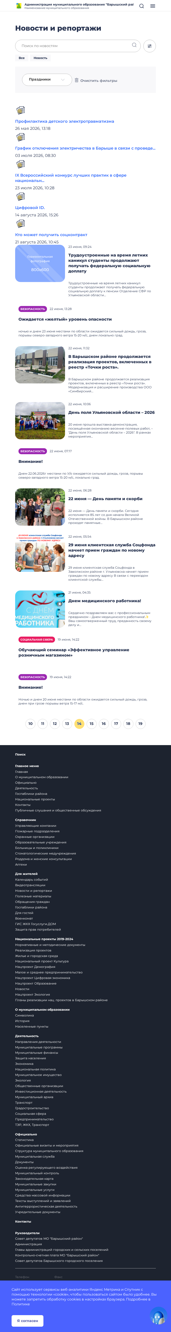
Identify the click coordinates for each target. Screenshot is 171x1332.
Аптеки (21, 864)
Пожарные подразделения (37, 831)
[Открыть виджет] (158, 1315)
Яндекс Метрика (105, 1289)
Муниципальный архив (34, 1097)
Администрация (28, 1244)
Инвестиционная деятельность (41, 1091)
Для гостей (24, 913)
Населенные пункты (31, 1026)
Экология (23, 1080)
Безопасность (32, 309)
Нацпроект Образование (36, 983)
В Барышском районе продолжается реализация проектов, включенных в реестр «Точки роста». (109, 362)
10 (30, 723)
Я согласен (27, 1321)
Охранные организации (35, 837)
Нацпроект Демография (35, 967)
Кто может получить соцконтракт (51, 234)
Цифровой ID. (30, 207)
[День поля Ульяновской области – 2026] (40, 420)
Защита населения (30, 1058)
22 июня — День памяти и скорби (105, 498)
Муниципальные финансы (36, 1053)
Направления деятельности (38, 1042)
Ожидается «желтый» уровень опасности (65, 319)
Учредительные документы (37, 1212)
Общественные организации (39, 1086)
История (22, 1021)
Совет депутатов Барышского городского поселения (59, 1261)
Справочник (25, 820)
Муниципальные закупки (35, 1184)
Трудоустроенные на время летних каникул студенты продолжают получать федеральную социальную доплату (109, 263)
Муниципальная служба (35, 1156)
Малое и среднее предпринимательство (49, 972)
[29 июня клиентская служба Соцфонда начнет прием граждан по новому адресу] (40, 553)
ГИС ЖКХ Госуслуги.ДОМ (35, 924)
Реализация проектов (33, 950)
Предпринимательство (34, 1119)
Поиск (20, 754)
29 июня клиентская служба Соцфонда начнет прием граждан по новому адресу (111, 550)
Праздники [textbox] (40, 79)
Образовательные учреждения (40, 842)
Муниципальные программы (39, 1047)
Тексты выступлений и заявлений (43, 1201)
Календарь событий (31, 880)
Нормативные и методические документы (50, 945)
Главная (21, 772)
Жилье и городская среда (36, 956)
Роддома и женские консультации (43, 859)
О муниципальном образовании (41, 777)
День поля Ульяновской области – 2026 (111, 412)
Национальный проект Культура (42, 961)
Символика (24, 1015)
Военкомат (24, 918)
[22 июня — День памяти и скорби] (40, 507)
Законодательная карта (34, 1179)
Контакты (23, 805)
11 (42, 723)
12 (55, 723)
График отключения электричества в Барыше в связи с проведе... (85, 148)
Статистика (24, 1140)
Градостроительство (32, 1108)
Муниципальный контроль (37, 1173)
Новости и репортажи (33, 891)
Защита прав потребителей (38, 929)
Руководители (27, 1233)
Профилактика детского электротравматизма (64, 121)
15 (92, 723)
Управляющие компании (35, 826)
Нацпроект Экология (32, 995)
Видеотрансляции (30, 885)
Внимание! (30, 461)
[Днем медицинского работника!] (40, 609)
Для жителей (26, 874)
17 (116, 723)
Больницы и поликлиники (37, 848)
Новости (22, 989)
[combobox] (47, 80)
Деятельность (26, 788)
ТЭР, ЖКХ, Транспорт (32, 1125)
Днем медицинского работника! (104, 600)
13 (67, 723)
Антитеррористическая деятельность (46, 1206)
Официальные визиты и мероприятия (46, 1145)
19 (140, 723)
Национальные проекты (35, 799)
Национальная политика (35, 1069)
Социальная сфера (36, 639)
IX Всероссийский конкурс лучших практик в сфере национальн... (70, 178)
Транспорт (24, 1103)
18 (128, 723)
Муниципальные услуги (35, 1190)
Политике (21, 1304)
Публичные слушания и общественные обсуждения (58, 810)
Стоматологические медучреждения (45, 853)
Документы (24, 1162)
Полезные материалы (33, 896)
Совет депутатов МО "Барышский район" (49, 1239)
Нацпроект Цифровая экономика (42, 978)
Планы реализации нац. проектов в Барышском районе (61, 1000)
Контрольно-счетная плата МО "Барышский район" (57, 1255)
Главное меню (27, 766)
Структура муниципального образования (49, 1151)
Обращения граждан (32, 902)
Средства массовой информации (42, 1195)
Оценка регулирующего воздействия (46, 1168)
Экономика (24, 1064)
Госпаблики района (31, 794)
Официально (26, 783)
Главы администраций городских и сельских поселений (61, 1250)
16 (104, 723)
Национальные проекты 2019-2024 (44, 939)
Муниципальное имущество (38, 1075)
